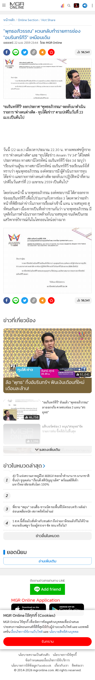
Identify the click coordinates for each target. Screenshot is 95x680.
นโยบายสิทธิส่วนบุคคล (63, 631)
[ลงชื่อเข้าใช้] (84, 5)
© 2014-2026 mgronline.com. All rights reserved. (47, 670)
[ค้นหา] (68, 5)
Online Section (28, 20)
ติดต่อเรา (78, 665)
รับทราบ (48, 641)
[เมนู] (4, 5)
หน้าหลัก (9, 20)
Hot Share (48, 20)
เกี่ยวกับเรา (61, 665)
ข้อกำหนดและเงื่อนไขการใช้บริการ (47, 660)
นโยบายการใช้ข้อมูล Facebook (31, 665)
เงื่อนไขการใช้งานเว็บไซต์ (27, 631)
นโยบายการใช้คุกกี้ (65, 655)
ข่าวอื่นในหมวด (47, 536)
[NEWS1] (76, 5)
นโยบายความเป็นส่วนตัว (33, 655)
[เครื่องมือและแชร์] (93, 5)
